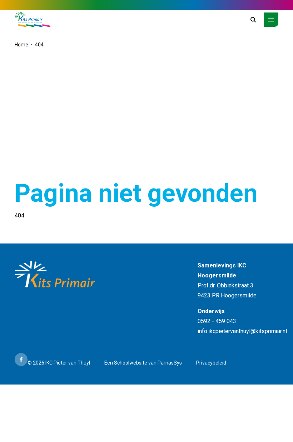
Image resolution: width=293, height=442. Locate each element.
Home (21, 44)
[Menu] (271, 19)
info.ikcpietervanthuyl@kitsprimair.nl (242, 331)
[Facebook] (21, 359)
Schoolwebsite (130, 363)
